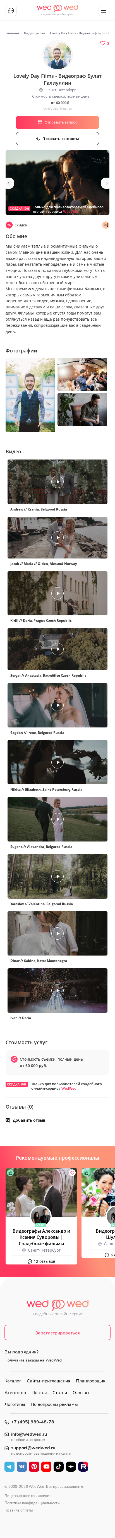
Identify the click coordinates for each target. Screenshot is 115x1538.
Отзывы (81, 1393)
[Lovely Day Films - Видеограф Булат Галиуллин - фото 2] (30, 395)
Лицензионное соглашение (27, 1495)
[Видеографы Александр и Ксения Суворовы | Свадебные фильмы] (41, 1192)
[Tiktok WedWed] (59, 1467)
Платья (39, 1393)
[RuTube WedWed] (83, 1467)
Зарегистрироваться (57, 1333)
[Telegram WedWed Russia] (9, 1467)
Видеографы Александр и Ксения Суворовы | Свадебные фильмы (41, 1237)
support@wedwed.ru (33, 1448)
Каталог (12, 1381)
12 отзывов (44, 1261)
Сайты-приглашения (48, 1381)
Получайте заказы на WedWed (33, 1360)
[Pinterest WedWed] (34, 1467)
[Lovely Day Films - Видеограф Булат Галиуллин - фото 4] (82, 409)
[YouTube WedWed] (46, 1467)
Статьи (59, 1393)
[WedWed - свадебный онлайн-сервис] (57, 1309)
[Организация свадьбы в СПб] (57, 8)
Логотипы (14, 1404)
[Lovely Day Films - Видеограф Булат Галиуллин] (57, 182)
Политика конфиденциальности (32, 1503)
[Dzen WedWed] (71, 1467)
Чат (11, 10)
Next (106, 183)
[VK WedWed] (22, 1467)
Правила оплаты (18, 1510)
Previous (8, 183)
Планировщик (90, 1381)
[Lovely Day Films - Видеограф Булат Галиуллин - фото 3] (82, 374)
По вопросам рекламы (54, 1404)
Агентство (15, 1393)
